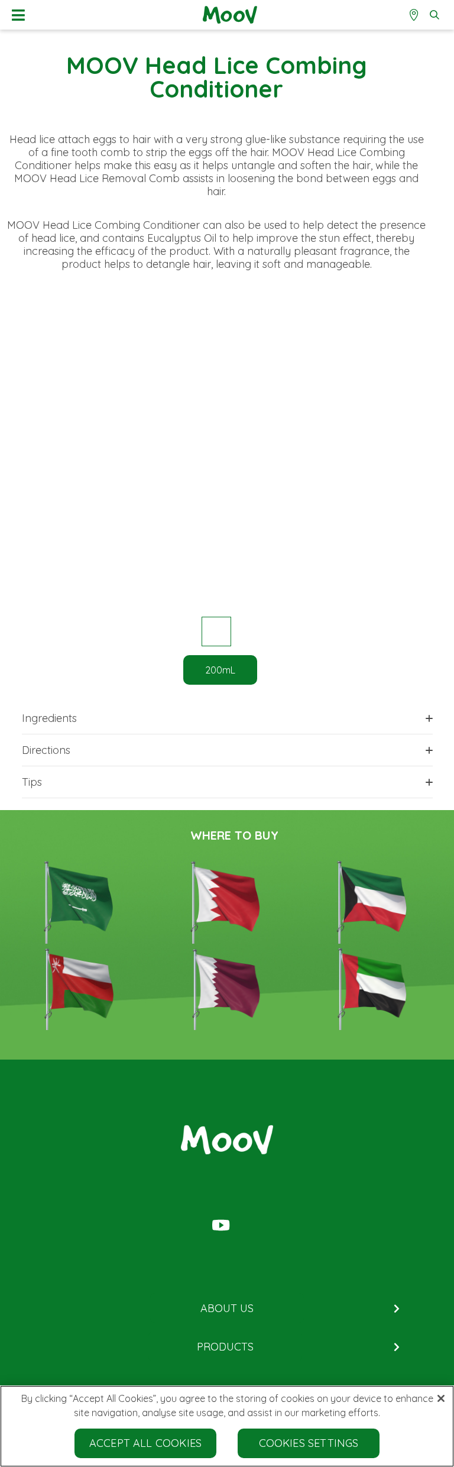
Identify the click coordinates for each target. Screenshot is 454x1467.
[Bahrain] (227, 900)
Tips (32, 782)
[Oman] (80, 987)
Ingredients (49, 718)
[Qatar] (227, 987)
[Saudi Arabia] (80, 900)
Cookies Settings (309, 1443)
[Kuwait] (373, 900)
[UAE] (373, 987)
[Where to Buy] (415, 15)
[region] (227, 1426)
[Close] (441, 1398)
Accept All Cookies (145, 1443)
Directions (46, 750)
